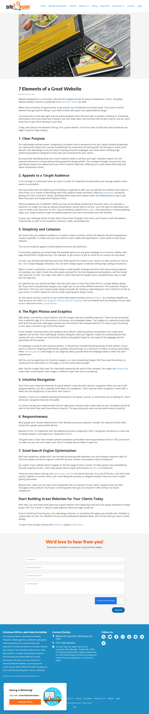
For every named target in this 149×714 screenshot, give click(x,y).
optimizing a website (64, 473)
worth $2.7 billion (69, 101)
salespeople (108, 192)
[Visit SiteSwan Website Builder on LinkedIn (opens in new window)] (142, 637)
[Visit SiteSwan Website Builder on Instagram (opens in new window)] (123, 637)
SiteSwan (97, 297)
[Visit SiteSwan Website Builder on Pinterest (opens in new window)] (136, 637)
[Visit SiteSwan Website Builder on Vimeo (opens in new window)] (104, 643)
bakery (91, 209)
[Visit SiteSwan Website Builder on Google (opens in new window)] (104, 637)
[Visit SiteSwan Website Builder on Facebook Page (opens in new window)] (116, 637)
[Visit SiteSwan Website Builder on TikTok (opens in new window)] (129, 637)
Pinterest (120, 368)
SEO (95, 468)
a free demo (77, 524)
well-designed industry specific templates (63, 300)
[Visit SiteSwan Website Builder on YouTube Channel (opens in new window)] (110, 637)
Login (74, 707)
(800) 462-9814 (68, 642)
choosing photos (33, 351)
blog (29, 206)
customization (50, 303)
